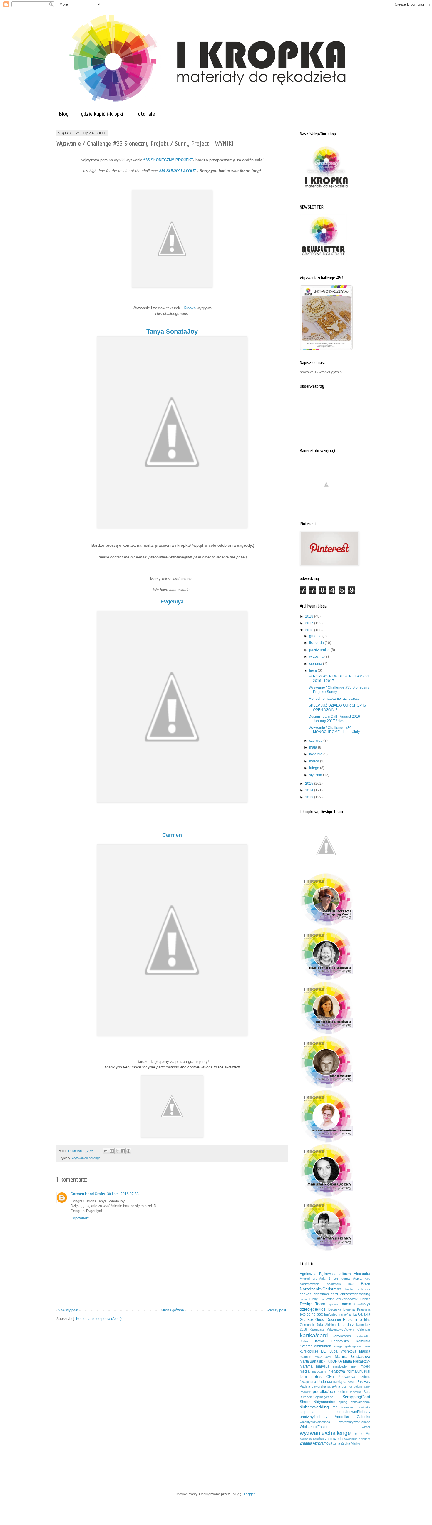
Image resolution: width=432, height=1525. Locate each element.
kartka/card (314, 1335)
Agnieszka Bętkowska (318, 1274)
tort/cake (364, 1407)
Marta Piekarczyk (356, 1361)
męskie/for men (345, 1366)
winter (366, 1427)
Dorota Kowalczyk (355, 1304)
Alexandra (362, 1274)
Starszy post (276, 1310)
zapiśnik (318, 1438)
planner (347, 1386)
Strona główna (172, 1310)
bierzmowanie (309, 1284)
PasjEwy (363, 1382)
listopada (317, 643)
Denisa (365, 1299)
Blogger (248, 1494)
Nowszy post (68, 1310)
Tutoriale (145, 113)
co (322, 1299)
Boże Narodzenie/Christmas (335, 1286)
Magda (364, 1351)
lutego (314, 768)
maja (313, 747)
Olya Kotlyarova (340, 1377)
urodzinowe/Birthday (353, 1412)
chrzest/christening (355, 1294)
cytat (330, 1299)
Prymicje (305, 1391)
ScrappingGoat (356, 1396)
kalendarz (346, 1325)
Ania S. (325, 1278)
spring (343, 1402)
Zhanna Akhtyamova (316, 1443)
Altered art (308, 1278)
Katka (304, 1341)
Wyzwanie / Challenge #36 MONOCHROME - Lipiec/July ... (336, 730)
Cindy (313, 1299)
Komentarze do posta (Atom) (99, 1319)
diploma (333, 1304)
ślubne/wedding (314, 1407)
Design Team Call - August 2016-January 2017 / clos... (335, 718)
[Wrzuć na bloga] (112, 1151)
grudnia (315, 636)
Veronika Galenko (352, 1417)
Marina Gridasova (353, 1356)
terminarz (348, 1407)
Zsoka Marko (350, 1443)
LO (323, 1351)
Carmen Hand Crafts (88, 1194)
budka (349, 1289)
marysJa (322, 1366)
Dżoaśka (334, 1309)
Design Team (312, 1303)
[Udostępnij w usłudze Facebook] (123, 1151)
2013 (309, 797)
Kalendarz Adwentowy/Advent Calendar (340, 1329)
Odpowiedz (80, 1218)
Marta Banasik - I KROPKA (321, 1361)
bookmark (334, 1284)
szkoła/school (360, 1402)
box (351, 1284)
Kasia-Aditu (362, 1336)
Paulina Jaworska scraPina (320, 1386)
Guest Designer (328, 1320)
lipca (313, 670)
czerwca (316, 741)
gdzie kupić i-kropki (102, 113)
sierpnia (316, 664)
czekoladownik (347, 1299)
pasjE (351, 1381)
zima (336, 1443)
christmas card (326, 1294)
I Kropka (188, 308)
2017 (309, 623)
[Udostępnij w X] (117, 1151)
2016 (309, 630)
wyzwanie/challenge (86, 1158)
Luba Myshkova (342, 1351)
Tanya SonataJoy (172, 331)
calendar (364, 1289)
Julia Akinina (326, 1324)
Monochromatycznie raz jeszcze (334, 699)
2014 (309, 790)
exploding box (311, 1314)
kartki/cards (342, 1336)
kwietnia (316, 754)
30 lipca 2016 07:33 (123, 1194)
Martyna (306, 1366)
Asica (357, 1278)
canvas (305, 1294)
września (316, 657)
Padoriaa (324, 1382)
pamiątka (339, 1381)
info (358, 1319)
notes (316, 1376)
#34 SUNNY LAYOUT (177, 171)
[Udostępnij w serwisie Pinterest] (128, 1151)
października (320, 650)
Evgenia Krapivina (356, 1309)
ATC (367, 1278)
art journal (342, 1278)
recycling (356, 1391)
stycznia (316, 775)
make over (323, 1356)
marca (314, 761)
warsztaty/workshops (354, 1422)
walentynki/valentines (315, 1422)
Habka (348, 1320)
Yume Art (362, 1434)
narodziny (319, 1371)
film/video (330, 1314)
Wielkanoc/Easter (314, 1427)
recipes (343, 1391)
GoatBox (307, 1320)
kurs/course (309, 1351)
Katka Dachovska (332, 1341)
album (345, 1273)
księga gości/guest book (352, 1346)
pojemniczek (362, 1386)
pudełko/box (324, 1391)
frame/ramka (348, 1314)
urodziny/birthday (313, 1417)
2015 (309, 783)
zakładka (306, 1438)
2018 (309, 616)
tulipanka (307, 1412)
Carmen (172, 835)
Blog (63, 113)
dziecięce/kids (313, 1309)
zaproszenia (334, 1438)
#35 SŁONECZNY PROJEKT (168, 160)
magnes (305, 1356)
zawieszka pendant (357, 1438)
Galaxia (364, 1314)
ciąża (303, 1299)
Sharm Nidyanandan (317, 1402)
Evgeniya (172, 602)
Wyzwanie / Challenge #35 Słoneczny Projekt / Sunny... (339, 689)
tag (335, 1407)
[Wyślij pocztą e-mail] (106, 1151)
